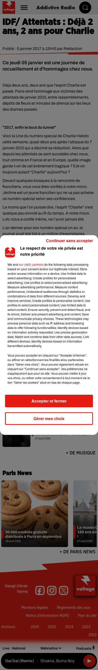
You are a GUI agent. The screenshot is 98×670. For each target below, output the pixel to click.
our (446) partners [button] (31, 264)
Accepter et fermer (49, 401)
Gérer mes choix (49, 418)
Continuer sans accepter (69, 240)
